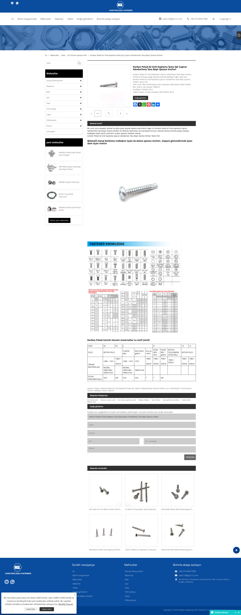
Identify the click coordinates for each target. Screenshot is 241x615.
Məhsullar (45, 18)
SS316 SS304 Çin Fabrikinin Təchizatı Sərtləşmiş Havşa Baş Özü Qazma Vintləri (142, 549)
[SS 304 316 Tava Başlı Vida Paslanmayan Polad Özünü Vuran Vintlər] (142, 489)
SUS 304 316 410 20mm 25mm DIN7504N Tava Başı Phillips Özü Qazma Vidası (106, 509)
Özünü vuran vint (108, 400)
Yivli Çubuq (51, 109)
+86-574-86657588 (198, 18)
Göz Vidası (156, 400)
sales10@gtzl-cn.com (172, 18)
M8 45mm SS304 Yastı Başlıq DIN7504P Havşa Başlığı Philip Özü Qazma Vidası (106, 549)
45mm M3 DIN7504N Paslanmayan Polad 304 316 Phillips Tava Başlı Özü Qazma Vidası (178, 549)
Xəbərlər (59, 18)
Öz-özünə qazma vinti (77, 55)
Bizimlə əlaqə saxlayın (108, 18)
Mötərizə (50, 86)
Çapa (49, 114)
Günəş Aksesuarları (55, 80)
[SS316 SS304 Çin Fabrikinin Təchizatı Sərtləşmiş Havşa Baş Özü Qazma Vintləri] (142, 529)
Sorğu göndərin (85, 18)
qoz (48, 97)
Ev (13, 18)
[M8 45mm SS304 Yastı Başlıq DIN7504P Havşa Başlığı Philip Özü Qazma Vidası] (105, 529)
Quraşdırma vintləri (171, 400)
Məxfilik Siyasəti (65, 604)
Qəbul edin (46, 609)
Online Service (221, 612)
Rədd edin (30, 609)
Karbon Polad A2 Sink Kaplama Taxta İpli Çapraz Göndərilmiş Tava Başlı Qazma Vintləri (126, 55)
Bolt (48, 92)
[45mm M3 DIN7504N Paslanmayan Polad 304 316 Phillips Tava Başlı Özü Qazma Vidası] (178, 529)
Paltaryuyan (51, 120)
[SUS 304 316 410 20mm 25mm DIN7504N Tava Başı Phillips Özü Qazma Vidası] (105, 489)
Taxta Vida (186, 400)
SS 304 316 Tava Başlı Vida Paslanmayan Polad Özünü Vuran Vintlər (142, 509)
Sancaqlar (51, 131)
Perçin (49, 126)
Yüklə (70, 18)
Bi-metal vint (92, 400)
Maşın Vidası (144, 400)
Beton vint (91, 402)
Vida (63, 55)
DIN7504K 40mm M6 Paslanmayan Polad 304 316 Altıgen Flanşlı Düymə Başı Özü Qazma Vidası (178, 509)
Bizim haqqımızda (27, 18)
